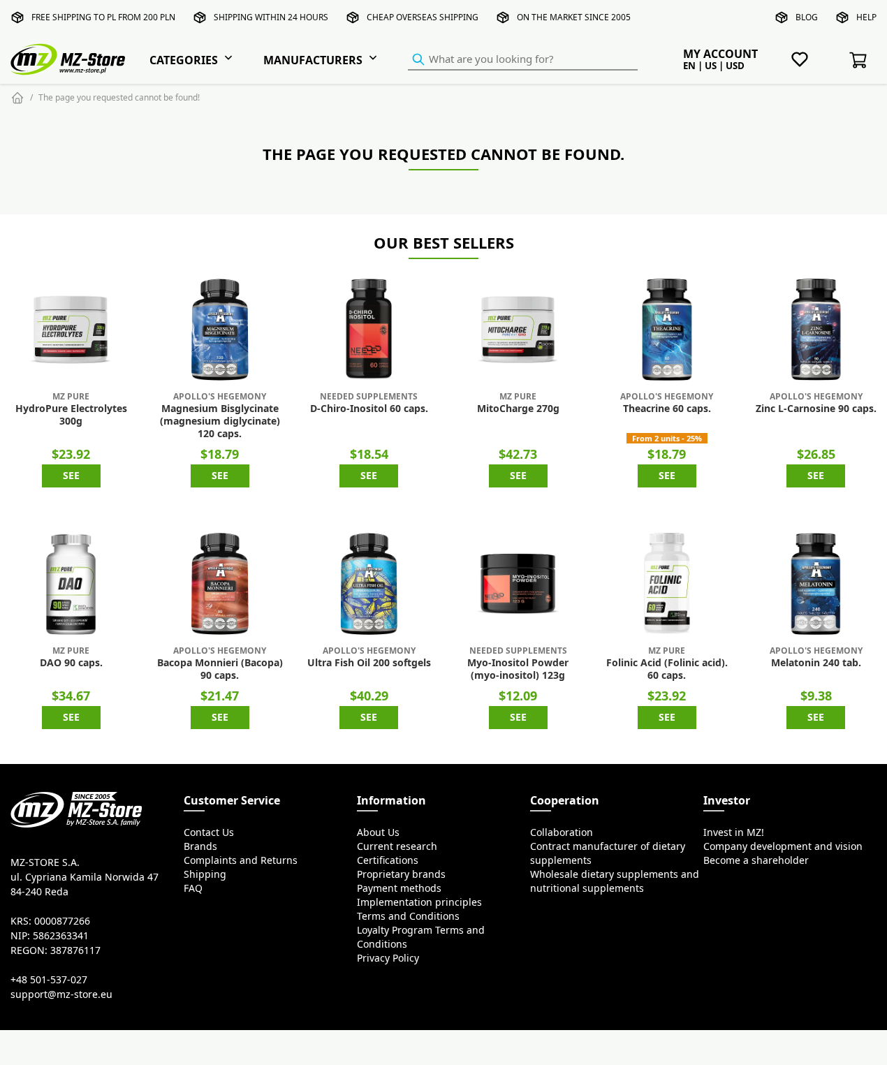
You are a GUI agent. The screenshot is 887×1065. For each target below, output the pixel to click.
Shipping (205, 874)
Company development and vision (783, 846)
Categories (183, 60)
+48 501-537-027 (48, 980)
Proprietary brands (401, 874)
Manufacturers (312, 60)
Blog (807, 17)
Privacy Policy (388, 958)
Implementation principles (419, 902)
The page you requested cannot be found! (119, 97)
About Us (378, 832)
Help (866, 17)
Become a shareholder (756, 860)
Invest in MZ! (733, 832)
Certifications (387, 860)
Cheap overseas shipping (422, 17)
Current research (397, 846)
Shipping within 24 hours (271, 17)
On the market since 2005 (574, 17)
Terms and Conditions (408, 916)
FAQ (193, 888)
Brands (200, 846)
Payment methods (399, 888)
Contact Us (209, 832)
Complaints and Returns (241, 860)
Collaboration (561, 832)
